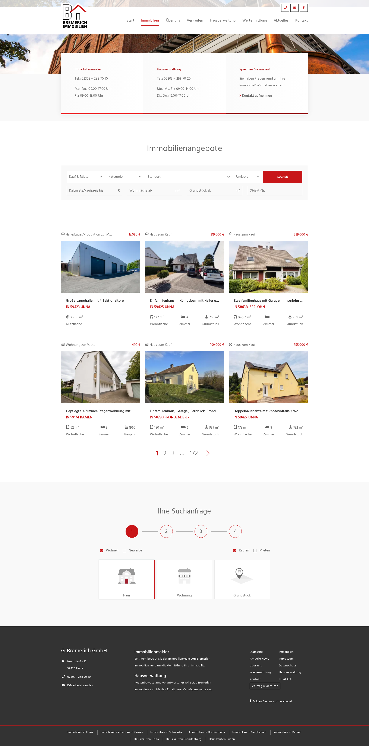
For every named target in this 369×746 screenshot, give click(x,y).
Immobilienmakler (152, 652)
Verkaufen (195, 20)
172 (194, 453)
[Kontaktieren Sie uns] (285, 8)
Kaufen (244, 550)
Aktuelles (281, 20)
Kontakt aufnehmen (257, 95)
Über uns (173, 20)
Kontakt (301, 20)
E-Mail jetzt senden (80, 685)
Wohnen (112, 550)
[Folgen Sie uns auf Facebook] (304, 8)
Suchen (282, 177)
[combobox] (189, 177)
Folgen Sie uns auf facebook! (272, 701)
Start (130, 20)
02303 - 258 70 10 (79, 676)
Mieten (264, 550)
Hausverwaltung (222, 20)
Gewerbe (135, 550)
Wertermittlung (254, 20)
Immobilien (150, 20)
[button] (86, 177)
